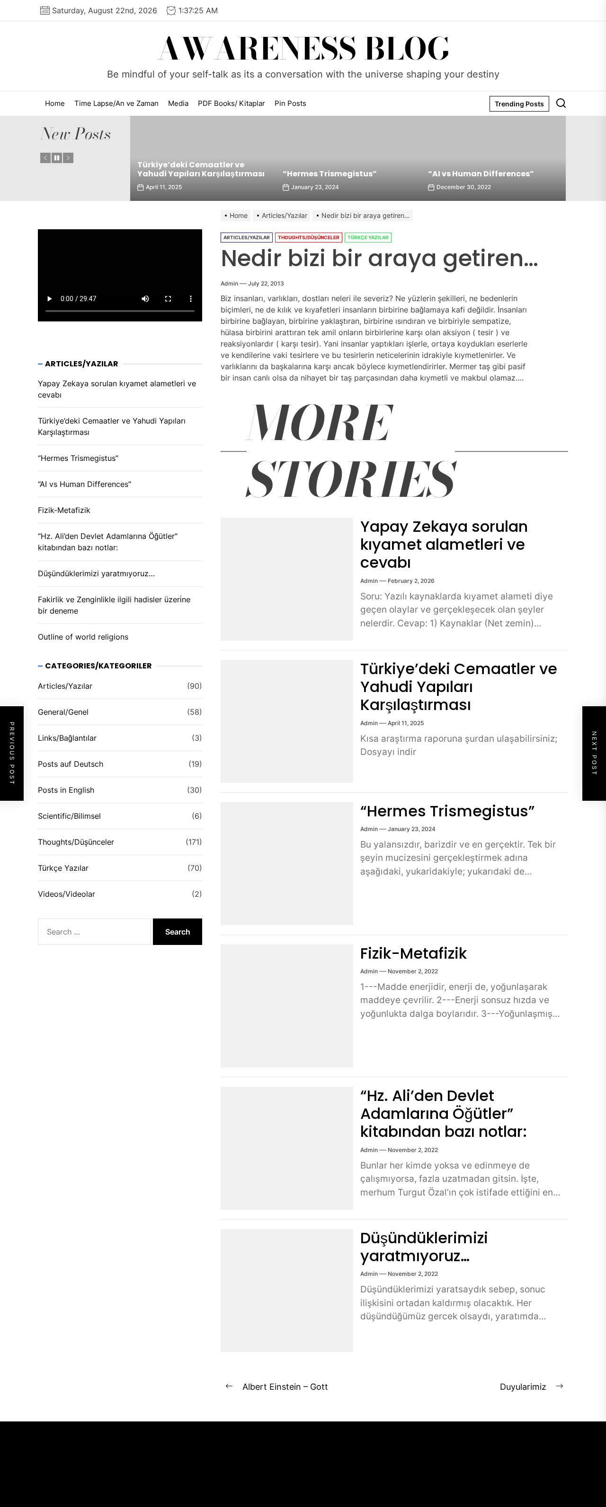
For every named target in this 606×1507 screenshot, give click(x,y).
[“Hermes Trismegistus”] (348, 158)
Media (178, 103)
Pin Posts (290, 103)
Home (55, 103)
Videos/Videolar (66, 894)
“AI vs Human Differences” (481, 173)
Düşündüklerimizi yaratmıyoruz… (424, 1246)
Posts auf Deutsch (70, 764)
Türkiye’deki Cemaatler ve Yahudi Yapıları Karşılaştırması (201, 169)
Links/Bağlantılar (67, 738)
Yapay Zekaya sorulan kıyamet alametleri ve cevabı (444, 544)
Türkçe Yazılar (368, 237)
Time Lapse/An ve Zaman (116, 103)
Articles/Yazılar (246, 237)
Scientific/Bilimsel (69, 816)
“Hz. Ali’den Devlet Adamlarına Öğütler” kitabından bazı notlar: (443, 1114)
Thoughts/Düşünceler (308, 237)
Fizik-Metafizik (413, 953)
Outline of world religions (83, 637)
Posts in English (66, 790)
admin (229, 283)
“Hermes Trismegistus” (330, 173)
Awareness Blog (303, 49)
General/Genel (63, 712)
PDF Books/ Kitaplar (231, 103)
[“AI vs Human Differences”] (493, 158)
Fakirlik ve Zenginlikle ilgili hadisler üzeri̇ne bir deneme (114, 605)
